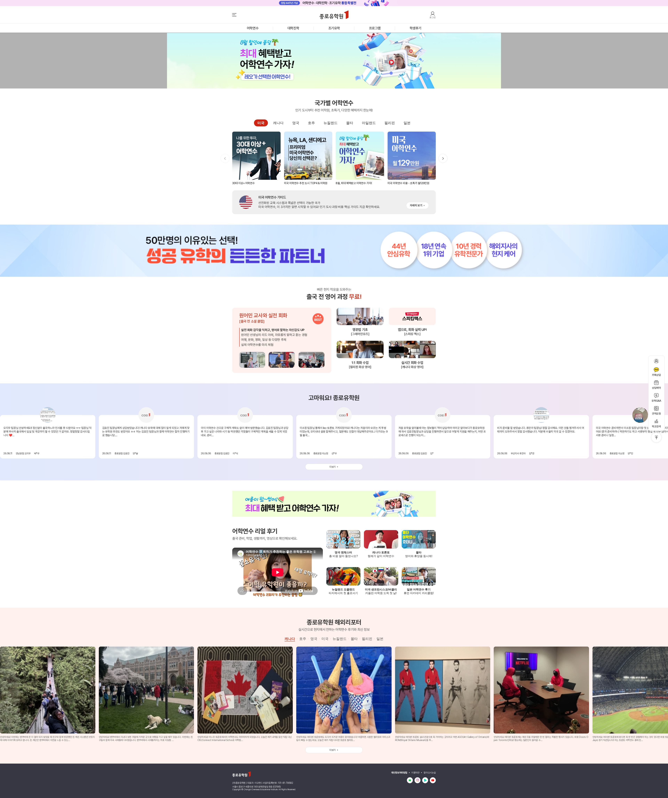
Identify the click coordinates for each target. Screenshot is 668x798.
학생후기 (415, 28)
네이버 (410, 780)
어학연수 (252, 28)
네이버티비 (425, 780)
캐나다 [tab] (278, 123)
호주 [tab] (311, 123)
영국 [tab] (295, 123)
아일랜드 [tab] (369, 123)
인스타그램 (417, 780)
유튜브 (433, 780)
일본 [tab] (407, 123)
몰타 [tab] (349, 123)
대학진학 (293, 28)
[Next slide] (442, 158)
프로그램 (374, 28)
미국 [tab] (260, 123)
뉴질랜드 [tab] (330, 123)
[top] (656, 437)
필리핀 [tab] (389, 123)
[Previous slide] (225, 158)
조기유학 (334, 28)
